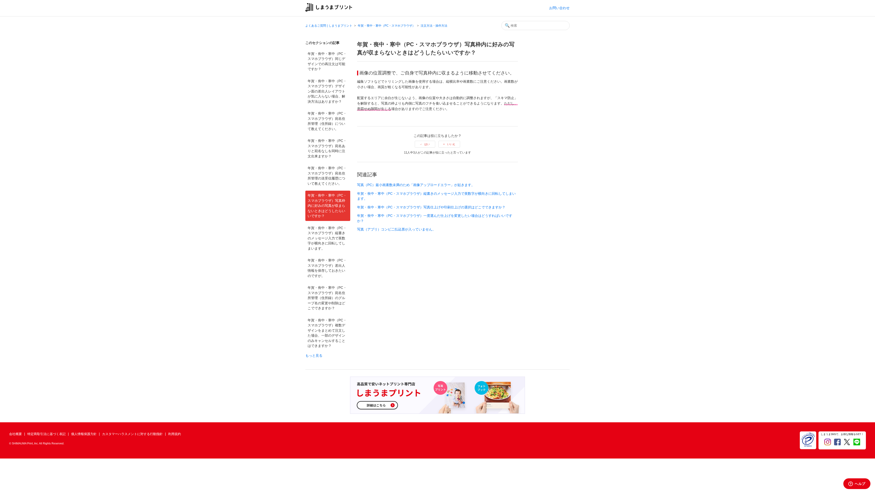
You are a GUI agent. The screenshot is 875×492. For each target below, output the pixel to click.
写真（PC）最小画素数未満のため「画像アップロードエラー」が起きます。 (416, 185)
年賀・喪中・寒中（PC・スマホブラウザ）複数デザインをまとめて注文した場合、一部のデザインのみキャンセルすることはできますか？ (327, 333)
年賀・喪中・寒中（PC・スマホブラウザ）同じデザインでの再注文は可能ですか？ (327, 61)
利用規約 (174, 434)
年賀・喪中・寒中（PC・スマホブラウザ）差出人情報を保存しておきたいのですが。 (327, 268)
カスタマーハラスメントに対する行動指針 (132, 434)
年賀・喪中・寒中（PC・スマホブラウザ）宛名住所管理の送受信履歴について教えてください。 (327, 175)
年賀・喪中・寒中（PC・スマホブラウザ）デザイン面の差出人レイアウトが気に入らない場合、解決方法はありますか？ (327, 91)
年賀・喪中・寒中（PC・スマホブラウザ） (386, 25)
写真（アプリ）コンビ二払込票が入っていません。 (396, 229)
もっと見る (313, 355)
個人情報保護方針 (84, 434)
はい (427, 144)
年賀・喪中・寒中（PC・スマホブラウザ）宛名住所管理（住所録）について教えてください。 (327, 121)
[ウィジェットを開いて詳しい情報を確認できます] (856, 484)
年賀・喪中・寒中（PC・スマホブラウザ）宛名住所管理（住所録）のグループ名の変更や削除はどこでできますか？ (327, 298)
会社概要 (15, 434)
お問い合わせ (559, 8)
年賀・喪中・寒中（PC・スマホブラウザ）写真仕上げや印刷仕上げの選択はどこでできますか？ (431, 207)
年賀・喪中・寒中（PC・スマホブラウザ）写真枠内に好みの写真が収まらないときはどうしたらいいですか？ (327, 205)
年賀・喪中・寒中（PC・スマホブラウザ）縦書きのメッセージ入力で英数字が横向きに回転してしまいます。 (327, 238)
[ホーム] (328, 10)
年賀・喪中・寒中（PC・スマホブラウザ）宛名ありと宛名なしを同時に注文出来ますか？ (327, 148)
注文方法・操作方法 (434, 25)
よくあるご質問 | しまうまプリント (328, 25)
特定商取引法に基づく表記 (46, 434)
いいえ (451, 144)
